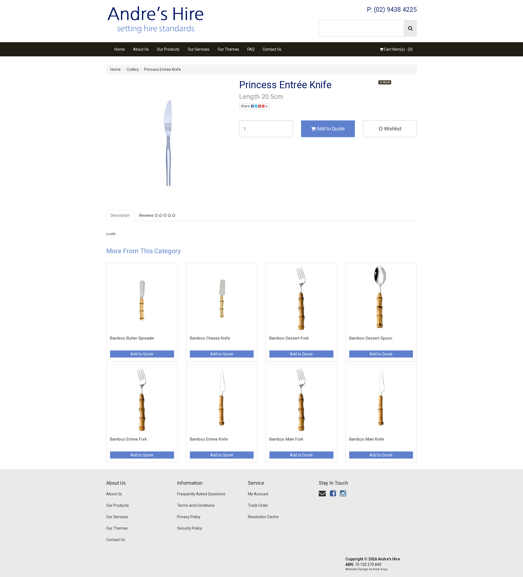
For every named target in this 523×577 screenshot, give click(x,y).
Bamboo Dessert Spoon (370, 338)
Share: (246, 106)
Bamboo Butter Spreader (132, 338)
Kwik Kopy (380, 569)
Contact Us (272, 49)
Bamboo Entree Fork (128, 439)
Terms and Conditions (196, 505)
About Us (141, 49)
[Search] (410, 28)
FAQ (250, 49)
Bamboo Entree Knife (209, 439)
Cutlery (133, 69)
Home (119, 49)
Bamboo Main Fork (286, 439)
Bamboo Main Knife (366, 439)
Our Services (198, 49)
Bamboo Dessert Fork (289, 338)
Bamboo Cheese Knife (210, 338)
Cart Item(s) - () (398, 49)
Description (120, 215)
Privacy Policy (188, 517)
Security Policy (189, 528)
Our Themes (228, 49)
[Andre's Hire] (155, 18)
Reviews (146, 215)
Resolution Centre (263, 517)
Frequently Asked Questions (201, 494)
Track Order (258, 505)
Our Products (168, 49)
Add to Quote (330, 129)
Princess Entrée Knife (162, 69)
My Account (258, 494)
